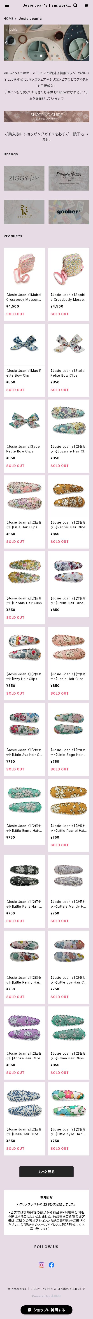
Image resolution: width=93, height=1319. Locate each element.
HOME (9, 18)
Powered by (41, 1296)
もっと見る (46, 1172)
